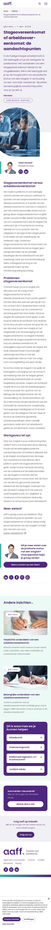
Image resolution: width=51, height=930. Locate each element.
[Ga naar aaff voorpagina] (8, 3)
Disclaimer (8, 863)
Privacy (18, 863)
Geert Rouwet (25, 162)
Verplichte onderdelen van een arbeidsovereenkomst (21, 641)
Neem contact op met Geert (25, 564)
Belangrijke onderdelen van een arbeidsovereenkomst (22, 696)
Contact (31, 860)
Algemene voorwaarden (14, 860)
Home (6, 11)
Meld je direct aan (25, 804)
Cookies (41, 860)
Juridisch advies (18, 100)
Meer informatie (8, 924)
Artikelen (15, 11)
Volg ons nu (25, 834)
